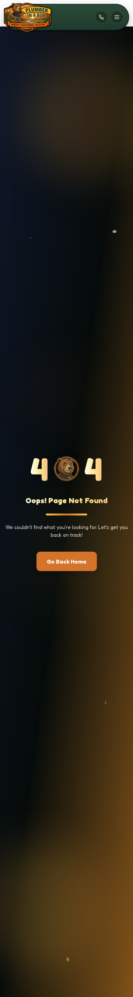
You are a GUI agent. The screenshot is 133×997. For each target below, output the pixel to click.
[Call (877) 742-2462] (101, 17)
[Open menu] (116, 17)
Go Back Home (67, 561)
